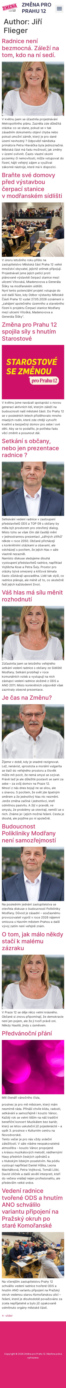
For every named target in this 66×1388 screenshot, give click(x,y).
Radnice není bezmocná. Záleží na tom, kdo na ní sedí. (30, 47)
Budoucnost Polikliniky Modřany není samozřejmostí (29, 833)
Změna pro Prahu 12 (37, 8)
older (7, 1315)
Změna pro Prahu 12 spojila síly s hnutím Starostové (29, 331)
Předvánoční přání (27, 1033)
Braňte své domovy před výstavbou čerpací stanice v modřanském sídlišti (32, 185)
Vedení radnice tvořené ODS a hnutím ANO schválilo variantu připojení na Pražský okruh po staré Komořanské (32, 1208)
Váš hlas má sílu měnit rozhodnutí (32, 596)
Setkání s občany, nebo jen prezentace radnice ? (30, 448)
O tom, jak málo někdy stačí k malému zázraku (32, 941)
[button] (59, 9)
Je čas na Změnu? (27, 697)
